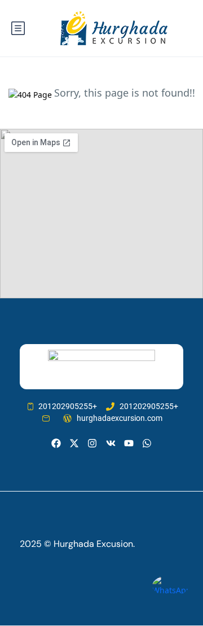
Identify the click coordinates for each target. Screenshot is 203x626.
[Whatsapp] (147, 443)
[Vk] (110, 443)
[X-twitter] (74, 443)
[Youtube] (128, 443)
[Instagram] (92, 443)
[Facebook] (56, 443)
